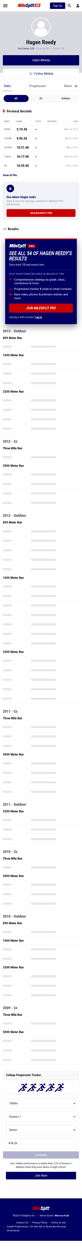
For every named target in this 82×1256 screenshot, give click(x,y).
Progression (37, 86)
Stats (7, 86)
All (16, 98)
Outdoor (65, 98)
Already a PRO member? (25, 317)
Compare (41, 1155)
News (70, 86)
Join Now (41, 1175)
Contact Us (22, 1222)
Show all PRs (10, 175)
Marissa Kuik (62, 1215)
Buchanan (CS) (26, 48)
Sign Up (57, 5)
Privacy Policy (39, 1222)
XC (41, 98)
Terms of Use (58, 1222)
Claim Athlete (41, 60)
